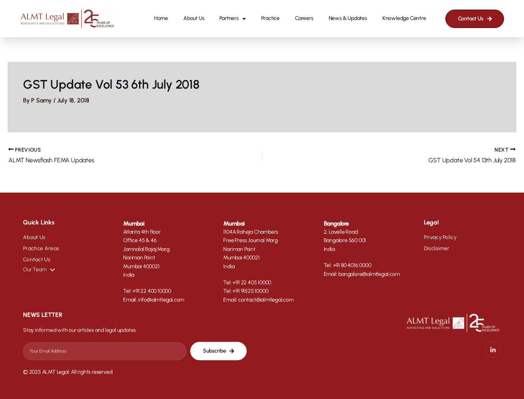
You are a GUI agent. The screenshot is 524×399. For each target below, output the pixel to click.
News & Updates (348, 18)
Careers (304, 18)
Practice (270, 18)
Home (161, 18)
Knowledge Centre (404, 18)
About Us (193, 18)
